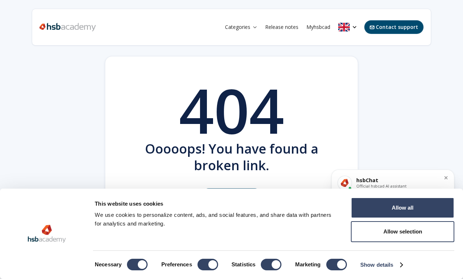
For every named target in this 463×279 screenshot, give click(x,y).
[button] (241, 27)
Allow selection (402, 231)
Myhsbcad (318, 26)
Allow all (402, 208)
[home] (67, 27)
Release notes (281, 26)
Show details (376, 265)
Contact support (394, 26)
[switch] (207, 264)
